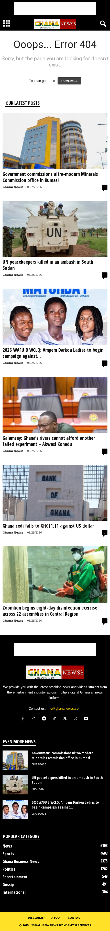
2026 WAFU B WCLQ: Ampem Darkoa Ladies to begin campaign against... (53, 353)
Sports (8, 854)
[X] (66, 719)
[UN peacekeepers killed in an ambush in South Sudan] (55, 229)
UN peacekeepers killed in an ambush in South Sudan (48, 265)
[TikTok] (55, 719)
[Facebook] (24, 719)
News (7, 846)
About (56, 917)
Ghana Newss (13, 187)
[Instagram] (34, 719)
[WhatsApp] (76, 719)
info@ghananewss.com (64, 708)
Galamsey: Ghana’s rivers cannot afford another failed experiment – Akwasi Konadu (49, 441)
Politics (9, 869)
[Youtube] (86, 719)
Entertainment (15, 877)
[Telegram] (45, 719)
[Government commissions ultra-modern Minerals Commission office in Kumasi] (55, 141)
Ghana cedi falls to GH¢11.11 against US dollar (49, 525)
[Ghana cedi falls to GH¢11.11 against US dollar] (55, 493)
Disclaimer (37, 917)
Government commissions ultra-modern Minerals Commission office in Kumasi (50, 177)
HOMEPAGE (69, 80)
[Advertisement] (55, 8)
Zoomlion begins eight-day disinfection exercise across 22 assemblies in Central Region (50, 610)
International (14, 892)
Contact (75, 917)
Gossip (8, 884)
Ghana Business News (21, 861)
